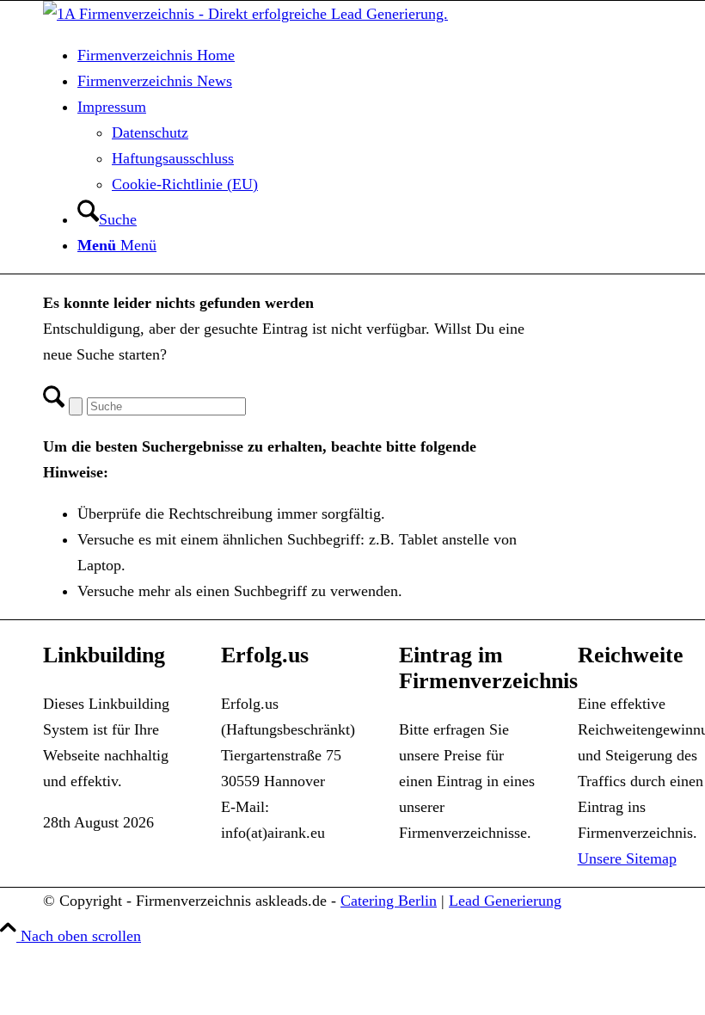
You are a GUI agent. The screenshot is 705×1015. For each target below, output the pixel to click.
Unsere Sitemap (627, 858)
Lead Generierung (505, 900)
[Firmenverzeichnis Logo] (245, 13)
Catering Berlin (388, 900)
